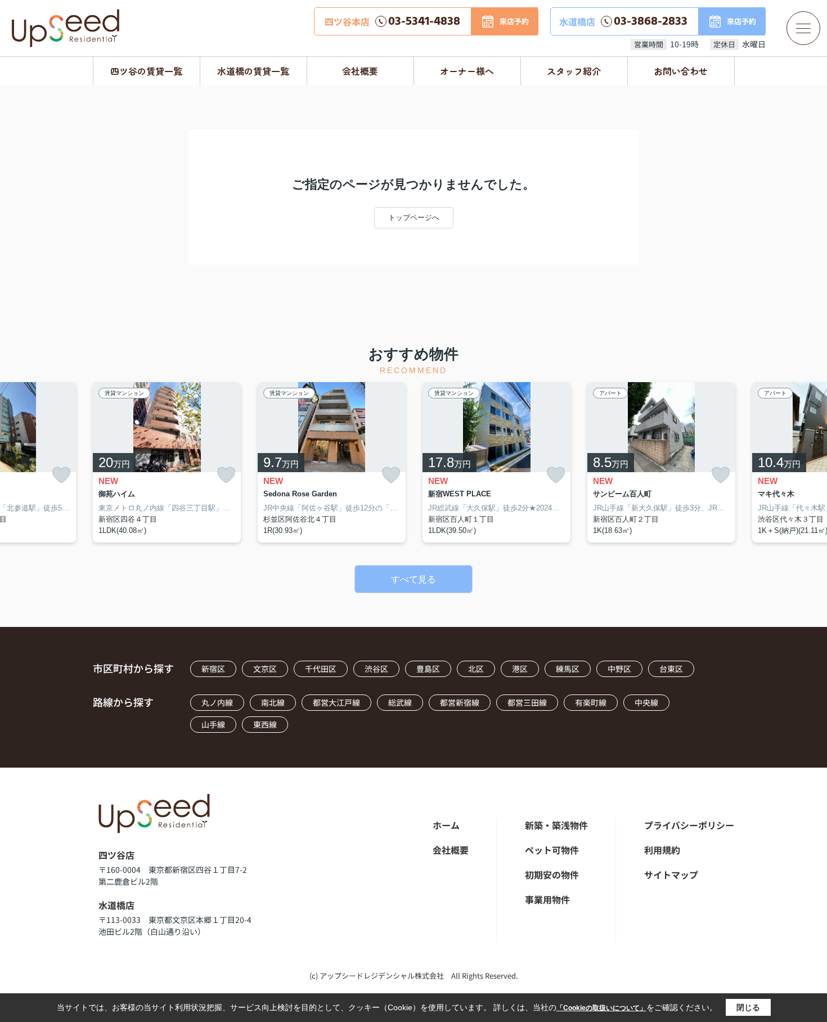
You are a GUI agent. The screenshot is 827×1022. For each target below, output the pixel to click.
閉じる (748, 1007)
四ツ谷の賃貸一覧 (146, 71)
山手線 (213, 724)
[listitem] (166, 462)
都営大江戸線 (336, 702)
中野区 (619, 668)
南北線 (273, 702)
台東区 (671, 668)
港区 (520, 668)
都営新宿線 (459, 702)
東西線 (265, 724)
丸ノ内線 (217, 702)
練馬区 (567, 668)
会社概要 (360, 71)
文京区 (265, 668)
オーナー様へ (467, 71)
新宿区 (213, 668)
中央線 (646, 702)
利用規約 (662, 850)
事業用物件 (547, 899)
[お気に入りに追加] (61, 475)
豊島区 (428, 668)
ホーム (446, 825)
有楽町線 (590, 702)
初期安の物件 (552, 874)
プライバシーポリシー (689, 825)
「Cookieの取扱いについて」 (601, 1008)
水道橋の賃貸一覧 (253, 71)
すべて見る (413, 579)
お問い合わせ (681, 71)
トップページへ (413, 217)
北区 (476, 668)
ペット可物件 (552, 850)
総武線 (400, 702)
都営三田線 (527, 702)
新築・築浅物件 (556, 825)
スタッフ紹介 (574, 71)
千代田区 (320, 668)
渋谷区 (376, 668)
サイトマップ (671, 874)
